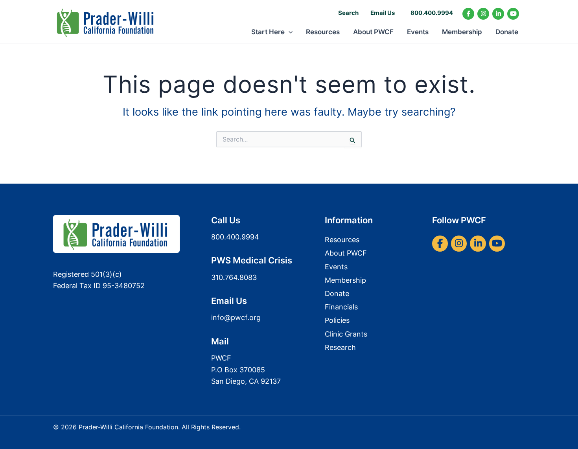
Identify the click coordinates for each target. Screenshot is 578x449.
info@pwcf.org (236, 317)
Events (418, 32)
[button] (289, 32)
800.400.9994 (431, 13)
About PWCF (373, 32)
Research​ (340, 347)
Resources (323, 32)
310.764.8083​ (234, 277)
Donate (506, 32)
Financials (341, 307)
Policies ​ (338, 320)
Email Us (382, 13)
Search (348, 13)
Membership (462, 32)
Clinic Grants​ (346, 334)
